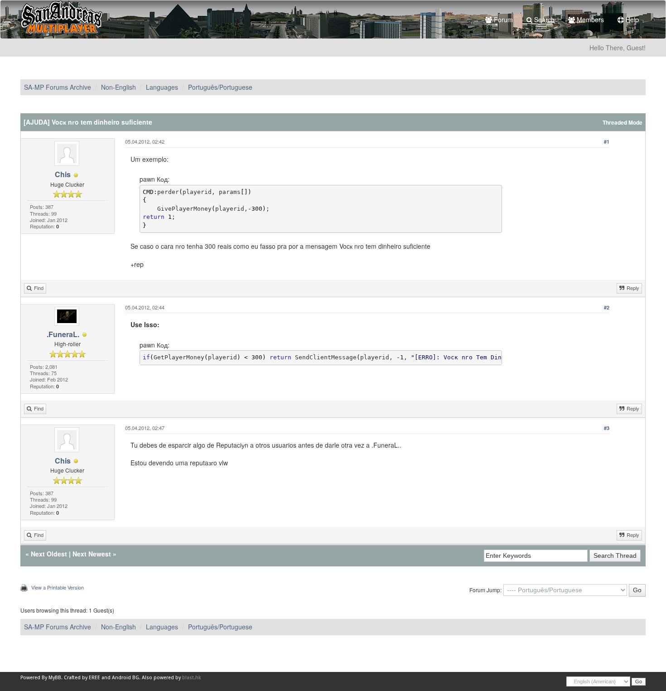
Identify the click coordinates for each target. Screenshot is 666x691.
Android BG (125, 678)
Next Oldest (49, 553)
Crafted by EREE (82, 678)
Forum (502, 19)
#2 (606, 307)
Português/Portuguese (220, 87)
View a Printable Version (57, 587)
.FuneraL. (63, 334)
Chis (63, 174)
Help (631, 19)
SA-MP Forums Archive (57, 87)
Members (589, 19)
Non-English (118, 87)
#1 (606, 141)
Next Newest (91, 553)
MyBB (54, 678)
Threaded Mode (622, 122)
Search (543, 19)
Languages (162, 87)
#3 (606, 428)
